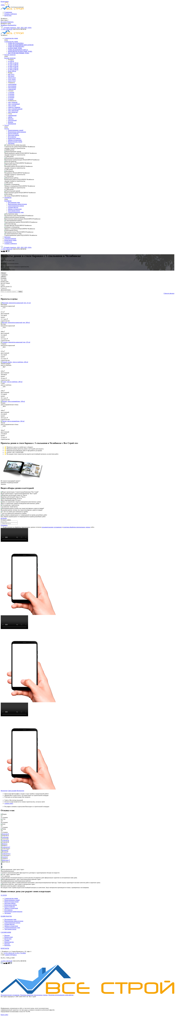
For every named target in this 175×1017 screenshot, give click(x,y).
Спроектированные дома (16, 212)
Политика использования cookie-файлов (60, 995)
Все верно (4, 22)
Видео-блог (8, 15)
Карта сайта (4, 1014)
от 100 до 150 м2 (13, 63)
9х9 (9, 76)
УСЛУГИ (4, 895)
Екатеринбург (12, 25)
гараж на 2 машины (14, 107)
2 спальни (11, 94)
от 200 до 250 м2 (13, 66)
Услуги (6, 125)
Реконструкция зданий (15, 141)
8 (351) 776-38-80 (20, 953)
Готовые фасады (13, 207)
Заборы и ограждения (15, 140)
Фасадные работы (13, 135)
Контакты (7, 237)
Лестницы (11, 143)
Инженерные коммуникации (17, 132)
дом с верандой (13, 112)
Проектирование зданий (15, 130)
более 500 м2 (12, 71)
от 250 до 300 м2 (13, 68)
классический (12, 120)
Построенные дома (14, 202)
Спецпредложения (10, 238)
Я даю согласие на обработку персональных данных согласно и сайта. (48, 527)
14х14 (12, 76)
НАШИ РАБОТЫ (6, 916)
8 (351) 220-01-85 (9, 953)
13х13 (12, 74)
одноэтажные (12, 84)
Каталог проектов (9, 54)
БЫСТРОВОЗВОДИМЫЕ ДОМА (18, 53)
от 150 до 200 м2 (13, 64)
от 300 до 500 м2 (13, 69)
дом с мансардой (13, 110)
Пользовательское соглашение (10, 995)
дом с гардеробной (14, 104)
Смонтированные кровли (16, 206)
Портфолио (7, 197)
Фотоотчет (4, 790)
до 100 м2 (11, 61)
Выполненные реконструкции (17, 204)
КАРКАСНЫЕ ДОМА (15, 48)
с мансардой (12, 89)
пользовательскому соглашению (52, 527)
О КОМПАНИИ (6, 932)
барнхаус (11, 118)
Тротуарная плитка (14, 210)
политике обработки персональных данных (76, 527)
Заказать (3, 484)
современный (12, 115)
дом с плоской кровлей (15, 109)
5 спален (10, 99)
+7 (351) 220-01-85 (6, 29)
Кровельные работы (14, 138)
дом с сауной (12, 105)
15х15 (14, 77)
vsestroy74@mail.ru (11, 955)
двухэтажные (12, 86)
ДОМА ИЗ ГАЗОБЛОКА (16, 43)
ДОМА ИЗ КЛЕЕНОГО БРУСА (18, 50)
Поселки (7, 943)
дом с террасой (12, 102)
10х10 (10, 77)
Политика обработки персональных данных (34, 995)
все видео (4, 518)
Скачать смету (8, 803)
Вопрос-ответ (8, 937)
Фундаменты (12, 137)
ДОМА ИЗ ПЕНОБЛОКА (16, 46)
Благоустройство (13, 133)
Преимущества (9, 942)
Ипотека (7, 935)
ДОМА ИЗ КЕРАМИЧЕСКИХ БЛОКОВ (20, 45)
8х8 (9, 74)
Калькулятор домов (10, 240)
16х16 (13, 79)
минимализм (12, 123)
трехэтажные (12, 87)
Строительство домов (11, 38)
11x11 (10, 79)
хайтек (10, 117)
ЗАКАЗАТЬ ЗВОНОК (19, 29)
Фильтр (3, 273)
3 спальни (11, 96)
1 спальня (11, 92)
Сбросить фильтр (169, 293)
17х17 (14, 81)
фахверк (10, 122)
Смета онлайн (12, 790)
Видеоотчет (20, 790)
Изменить (10, 22)
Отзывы (6, 940)
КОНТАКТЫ (5, 948)
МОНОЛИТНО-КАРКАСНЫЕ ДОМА (20, 51)
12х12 (10, 81)
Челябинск (4, 25)
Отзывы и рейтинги (10, 14)
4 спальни (11, 97)
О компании (8, 12)
